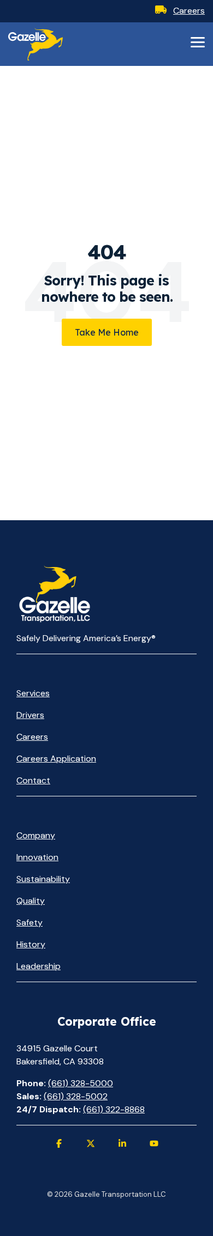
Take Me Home (107, 332)
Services (33, 693)
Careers (189, 10)
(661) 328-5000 (80, 1083)
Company (35, 835)
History (30, 944)
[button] (198, 41)
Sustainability (43, 879)
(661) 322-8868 (114, 1109)
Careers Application (56, 758)
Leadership (38, 966)
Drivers (30, 715)
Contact (33, 780)
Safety (29, 922)
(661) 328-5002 (76, 1096)
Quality (30, 900)
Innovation (37, 857)
